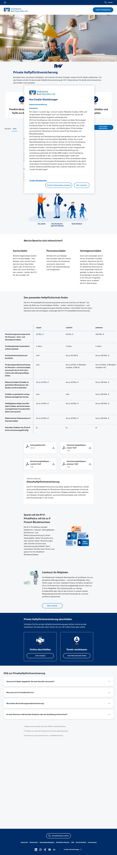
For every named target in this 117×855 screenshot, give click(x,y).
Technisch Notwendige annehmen (59, 185)
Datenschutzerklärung (38, 104)
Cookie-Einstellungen (38, 180)
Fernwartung (92, 842)
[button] (58, 681)
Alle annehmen (81, 185)
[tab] (8, 128)
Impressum (24, 842)
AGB (72, 842)
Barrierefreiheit (81, 842)
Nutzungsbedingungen (47, 842)
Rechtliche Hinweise (62, 842)
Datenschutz (34, 842)
